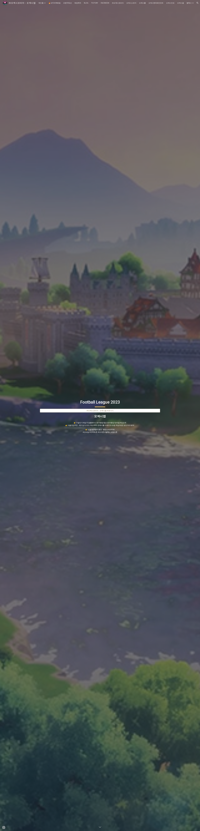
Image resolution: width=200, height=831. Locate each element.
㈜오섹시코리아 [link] (118, 3)
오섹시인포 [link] (170, 3)
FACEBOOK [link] (105, 3)
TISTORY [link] (94, 3)
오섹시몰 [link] (142, 3)
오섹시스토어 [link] (131, 3)
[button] (197, 2)
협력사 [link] (189, 3)
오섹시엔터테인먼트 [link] (155, 3)
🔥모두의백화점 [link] (54, 3)
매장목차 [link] (77, 3)
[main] (100, 402)
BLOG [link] (86, 3)
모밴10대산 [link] (67, 3)
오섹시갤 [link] (180, 3)
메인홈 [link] (41, 3)
